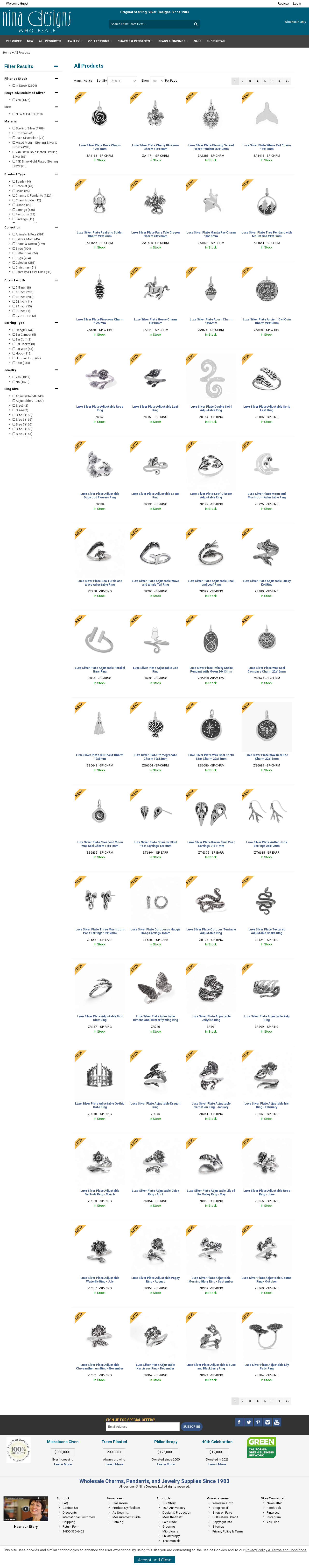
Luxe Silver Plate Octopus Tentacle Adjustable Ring (211, 931)
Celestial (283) (25, 262)
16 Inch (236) (24, 292)
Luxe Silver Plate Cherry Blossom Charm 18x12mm (155, 147)
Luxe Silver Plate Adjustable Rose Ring (99, 408)
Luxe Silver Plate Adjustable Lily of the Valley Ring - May (211, 1192)
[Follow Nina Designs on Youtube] (277, 1422)
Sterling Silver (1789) (30, 128)
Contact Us (70, 1508)
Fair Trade (169, 1522)
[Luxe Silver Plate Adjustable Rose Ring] (100, 379)
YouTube (273, 1522)
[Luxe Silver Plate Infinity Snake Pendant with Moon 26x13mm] (211, 640)
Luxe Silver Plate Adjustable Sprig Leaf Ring (266, 408)
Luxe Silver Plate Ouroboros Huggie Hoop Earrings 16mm (155, 931)
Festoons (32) (25, 214)
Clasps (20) (23, 205)
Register (283, 3)
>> (287, 81)
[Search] (195, 24)
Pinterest (273, 1512)
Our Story (169, 1503)
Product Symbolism (126, 1508)
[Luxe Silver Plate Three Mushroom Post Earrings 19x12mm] (100, 901)
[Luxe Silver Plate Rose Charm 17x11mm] (100, 117)
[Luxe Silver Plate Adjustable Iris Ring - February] (267, 1075)
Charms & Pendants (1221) (34, 195)
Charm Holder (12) (28, 200)
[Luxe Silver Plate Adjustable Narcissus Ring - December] (155, 1337)
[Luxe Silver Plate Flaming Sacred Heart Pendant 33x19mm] (211, 117)
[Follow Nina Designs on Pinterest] (258, 1422)
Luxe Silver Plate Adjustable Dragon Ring (155, 1105)
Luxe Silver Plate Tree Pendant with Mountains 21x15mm (267, 234)
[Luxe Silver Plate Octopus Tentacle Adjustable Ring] (211, 901)
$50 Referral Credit (225, 1517)
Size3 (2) (21, 405)
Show (145, 81)
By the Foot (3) (25, 316)
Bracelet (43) (24, 186)
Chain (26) (22, 191)
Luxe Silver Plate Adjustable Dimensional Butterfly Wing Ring (155, 1018)
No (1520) (22, 382)
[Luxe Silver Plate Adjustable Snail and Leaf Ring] (211, 553)
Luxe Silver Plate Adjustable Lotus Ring (155, 495)
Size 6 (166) (23, 419)
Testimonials (171, 1541)
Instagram (274, 1517)
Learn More (63, 1464)
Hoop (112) (23, 353)
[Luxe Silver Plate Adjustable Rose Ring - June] (267, 1163)
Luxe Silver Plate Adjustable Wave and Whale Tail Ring (155, 582)
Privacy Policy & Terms (228, 1531)
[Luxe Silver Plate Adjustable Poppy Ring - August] (155, 1250)
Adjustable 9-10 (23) (29, 401)
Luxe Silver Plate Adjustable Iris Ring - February (267, 1105)
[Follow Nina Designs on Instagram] (268, 1422)
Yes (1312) (22, 377)
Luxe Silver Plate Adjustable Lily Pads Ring (267, 1366)
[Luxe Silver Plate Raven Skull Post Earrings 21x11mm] (211, 814)
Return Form (71, 1526)
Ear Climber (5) (25, 334)
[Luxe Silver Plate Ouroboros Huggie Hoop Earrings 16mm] (155, 901)
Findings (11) (24, 219)
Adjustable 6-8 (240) (29, 396)
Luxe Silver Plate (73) (29, 138)
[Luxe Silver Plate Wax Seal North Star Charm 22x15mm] (211, 727)
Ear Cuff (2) (23, 339)
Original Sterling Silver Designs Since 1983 (154, 12)
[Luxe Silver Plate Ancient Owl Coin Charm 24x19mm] (267, 292)
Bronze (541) (24, 133)
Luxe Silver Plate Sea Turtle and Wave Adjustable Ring (99, 582)
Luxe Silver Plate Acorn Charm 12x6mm (211, 321)
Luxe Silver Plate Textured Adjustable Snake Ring (266, 931)
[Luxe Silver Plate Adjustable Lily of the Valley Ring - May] (211, 1163)
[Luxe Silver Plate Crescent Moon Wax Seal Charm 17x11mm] (100, 814)
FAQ (65, 1503)
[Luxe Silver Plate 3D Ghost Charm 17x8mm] (100, 727)
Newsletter (274, 1503)
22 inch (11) (23, 301)
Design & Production (176, 1512)
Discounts (70, 1512)
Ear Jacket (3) (25, 344)
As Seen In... (120, 1512)
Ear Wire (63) (24, 349)
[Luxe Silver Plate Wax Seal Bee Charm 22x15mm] (267, 727)
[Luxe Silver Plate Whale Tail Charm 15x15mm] (267, 117)
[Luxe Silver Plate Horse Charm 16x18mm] (155, 292)
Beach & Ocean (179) (30, 244)
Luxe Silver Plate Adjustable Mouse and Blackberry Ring (211, 1366)
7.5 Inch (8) (23, 287)
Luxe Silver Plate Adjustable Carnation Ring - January (211, 1105)
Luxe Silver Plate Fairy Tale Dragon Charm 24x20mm (155, 234)
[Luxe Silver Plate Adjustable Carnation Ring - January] (211, 1075)
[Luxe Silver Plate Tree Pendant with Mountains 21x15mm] (267, 204)
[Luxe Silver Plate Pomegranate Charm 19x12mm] (155, 727)
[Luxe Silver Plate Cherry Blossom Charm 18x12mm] (155, 117)
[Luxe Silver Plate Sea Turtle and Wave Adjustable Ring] (100, 553)
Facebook (274, 1508)
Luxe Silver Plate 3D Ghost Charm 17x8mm (99, 756)
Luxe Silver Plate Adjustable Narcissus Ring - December (155, 1366)
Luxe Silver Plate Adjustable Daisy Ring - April (155, 1192)
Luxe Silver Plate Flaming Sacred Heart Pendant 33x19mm (211, 147)
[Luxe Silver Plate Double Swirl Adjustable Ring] (211, 379)
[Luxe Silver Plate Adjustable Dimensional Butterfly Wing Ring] (155, 989)
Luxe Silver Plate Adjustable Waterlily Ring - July (99, 1279)
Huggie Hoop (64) (28, 358)
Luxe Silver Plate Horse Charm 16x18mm (155, 321)
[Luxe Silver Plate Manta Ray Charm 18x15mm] (211, 204)
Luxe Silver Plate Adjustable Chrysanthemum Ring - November (99, 1366)
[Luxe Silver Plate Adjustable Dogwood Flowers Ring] (100, 466)
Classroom (120, 1503)
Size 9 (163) (23, 434)
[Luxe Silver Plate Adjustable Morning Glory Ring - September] (211, 1250)
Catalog (117, 1522)
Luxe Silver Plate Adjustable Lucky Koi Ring (267, 582)
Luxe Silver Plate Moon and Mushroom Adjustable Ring (267, 495)
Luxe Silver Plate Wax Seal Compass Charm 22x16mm (267, 669)
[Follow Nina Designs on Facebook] (239, 1422)
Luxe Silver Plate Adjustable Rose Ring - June (266, 1192)
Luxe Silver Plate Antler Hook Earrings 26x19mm (266, 844)
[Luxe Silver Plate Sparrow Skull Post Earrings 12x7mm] (155, 814)
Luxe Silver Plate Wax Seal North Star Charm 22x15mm (211, 756)
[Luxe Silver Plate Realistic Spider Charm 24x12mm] (100, 204)
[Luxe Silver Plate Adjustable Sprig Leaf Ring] (267, 379)
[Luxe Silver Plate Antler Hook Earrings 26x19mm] (267, 814)
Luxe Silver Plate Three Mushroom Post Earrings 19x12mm (100, 931)
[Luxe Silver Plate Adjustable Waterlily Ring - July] (100, 1250)
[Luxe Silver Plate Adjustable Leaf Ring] (155, 379)
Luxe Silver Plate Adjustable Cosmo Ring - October (267, 1279)
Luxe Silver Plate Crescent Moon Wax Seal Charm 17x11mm (100, 844)
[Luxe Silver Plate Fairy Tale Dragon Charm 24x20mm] (155, 204)
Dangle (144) (24, 330)
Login (297, 3)
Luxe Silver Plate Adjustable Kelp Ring (266, 1018)
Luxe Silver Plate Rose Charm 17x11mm (99, 147)
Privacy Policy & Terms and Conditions (276, 1550)
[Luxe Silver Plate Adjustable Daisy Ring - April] (155, 1163)
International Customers (79, 1517)
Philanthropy (171, 1536)
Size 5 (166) (23, 415)
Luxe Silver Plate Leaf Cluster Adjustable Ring (211, 495)
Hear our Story (26, 1527)
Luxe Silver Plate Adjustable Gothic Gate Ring (99, 1105)
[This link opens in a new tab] (261, 1439)
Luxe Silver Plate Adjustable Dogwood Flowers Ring (99, 495)
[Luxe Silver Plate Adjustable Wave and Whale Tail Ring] (155, 553)
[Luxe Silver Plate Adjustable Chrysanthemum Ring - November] (100, 1337)
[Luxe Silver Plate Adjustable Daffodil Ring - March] (100, 1163)
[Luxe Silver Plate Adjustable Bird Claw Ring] (100, 989)
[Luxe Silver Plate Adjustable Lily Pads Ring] (267, 1337)
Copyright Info (222, 1522)
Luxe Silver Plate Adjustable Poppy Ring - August (155, 1279)
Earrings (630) (25, 210)
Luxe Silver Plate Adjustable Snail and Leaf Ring (211, 582)
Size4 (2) (21, 410)
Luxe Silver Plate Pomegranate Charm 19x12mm (155, 756)
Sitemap (218, 1526)
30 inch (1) (22, 311)
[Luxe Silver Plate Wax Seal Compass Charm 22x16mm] (267, 640)
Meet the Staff (172, 1517)
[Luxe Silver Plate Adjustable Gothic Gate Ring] (100, 1075)
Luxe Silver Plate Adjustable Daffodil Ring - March (99, 1192)
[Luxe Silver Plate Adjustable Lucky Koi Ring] (267, 553)
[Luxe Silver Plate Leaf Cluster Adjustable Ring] (211, 466)
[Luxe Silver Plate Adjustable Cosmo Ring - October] (267, 1250)
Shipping (69, 1522)
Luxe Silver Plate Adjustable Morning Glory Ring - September (211, 1279)
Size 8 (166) (23, 429)
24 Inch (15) (23, 306)
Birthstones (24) (26, 253)
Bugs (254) (23, 258)
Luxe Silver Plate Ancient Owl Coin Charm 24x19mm (267, 321)
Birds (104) (23, 248)
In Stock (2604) (26, 85)
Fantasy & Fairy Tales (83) (33, 272)
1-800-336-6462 (73, 1531)
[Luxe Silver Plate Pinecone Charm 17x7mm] (100, 292)
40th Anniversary (173, 1508)
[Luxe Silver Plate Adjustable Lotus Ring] (155, 466)
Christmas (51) (25, 267)
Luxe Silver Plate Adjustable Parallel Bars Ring (100, 669)
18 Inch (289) (24, 297)
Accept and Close (154, 1560)
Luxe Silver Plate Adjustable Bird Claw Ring (99, 1018)
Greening (168, 1526)
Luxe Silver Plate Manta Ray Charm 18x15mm (211, 234)
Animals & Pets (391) (29, 234)
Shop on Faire (222, 1512)
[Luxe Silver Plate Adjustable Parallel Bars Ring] (100, 640)
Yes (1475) (22, 100)
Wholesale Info (222, 1503)
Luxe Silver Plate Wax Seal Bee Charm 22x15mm (267, 756)
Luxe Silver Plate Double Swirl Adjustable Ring (211, 408)
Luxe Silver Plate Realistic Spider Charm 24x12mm (100, 234)
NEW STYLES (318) (29, 114)
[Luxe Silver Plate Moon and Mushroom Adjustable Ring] (267, 466)
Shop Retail (220, 1508)
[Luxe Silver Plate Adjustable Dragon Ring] (155, 1075)
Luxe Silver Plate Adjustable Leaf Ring (155, 408)
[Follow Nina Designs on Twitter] (249, 1422)
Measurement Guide (126, 1517)
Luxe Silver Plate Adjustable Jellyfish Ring (211, 1018)
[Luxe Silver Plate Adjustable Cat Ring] (155, 640)
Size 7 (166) (23, 424)
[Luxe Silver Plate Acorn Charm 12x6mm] (211, 292)
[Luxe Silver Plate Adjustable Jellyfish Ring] (211, 989)
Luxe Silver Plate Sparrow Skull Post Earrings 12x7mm (155, 844)
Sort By (102, 81)
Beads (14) (23, 181)
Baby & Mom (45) (27, 239)
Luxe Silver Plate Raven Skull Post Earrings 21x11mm (211, 844)
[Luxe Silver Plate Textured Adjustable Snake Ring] (267, 901)
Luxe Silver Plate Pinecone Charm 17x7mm (99, 321)
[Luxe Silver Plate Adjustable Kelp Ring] (267, 989)
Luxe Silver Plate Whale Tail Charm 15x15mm (267, 147)
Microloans (170, 1531)
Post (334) (22, 363)
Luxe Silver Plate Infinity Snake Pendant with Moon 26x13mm (211, 669)
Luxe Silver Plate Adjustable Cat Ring (155, 669)
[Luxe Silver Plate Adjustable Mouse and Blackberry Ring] (211, 1337)
